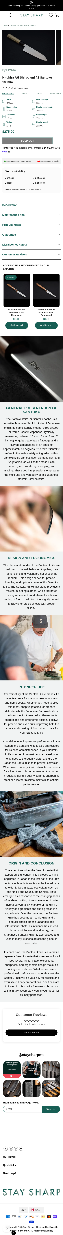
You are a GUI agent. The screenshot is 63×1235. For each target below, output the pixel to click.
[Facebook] (5, 1148)
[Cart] (57, 15)
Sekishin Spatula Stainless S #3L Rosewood (46, 312)
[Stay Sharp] (31, 15)
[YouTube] (21, 1148)
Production (55, 93)
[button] (5, 15)
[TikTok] (16, 1148)
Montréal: (9, 178)
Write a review (31, 1032)
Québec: (9, 182)
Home (5, 25)
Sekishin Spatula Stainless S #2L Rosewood (17, 312)
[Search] (10, 15)
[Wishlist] (51, 15)
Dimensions (8, 93)
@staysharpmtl (32, 1055)
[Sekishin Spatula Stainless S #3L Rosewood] (46, 290)
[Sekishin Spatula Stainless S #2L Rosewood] (17, 290)
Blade (24, 93)
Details (38, 93)
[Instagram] (10, 1148)
